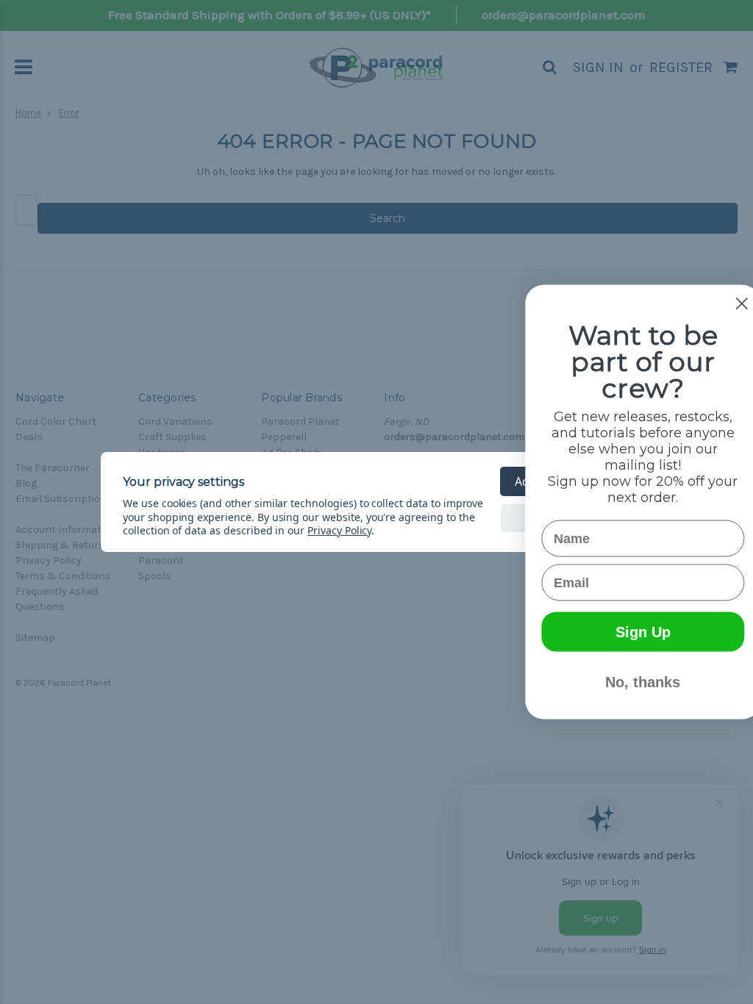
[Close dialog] (719, 304)
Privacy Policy (339, 530)
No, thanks (620, 682)
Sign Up (621, 632)
